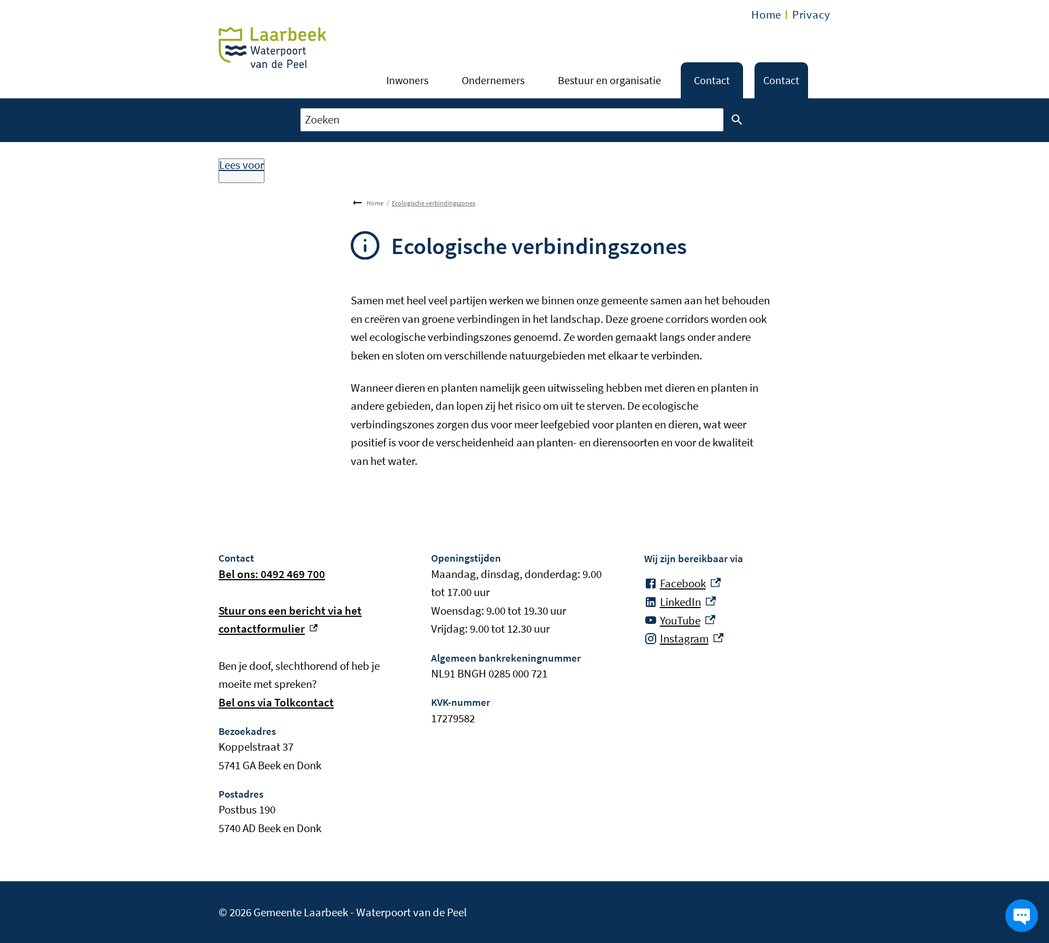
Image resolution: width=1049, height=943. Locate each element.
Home (766, 14)
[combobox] (511, 120)
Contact (712, 80)
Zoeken (737, 120)
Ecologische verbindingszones (433, 203)
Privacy (811, 14)
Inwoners (407, 80)
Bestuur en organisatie (609, 80)
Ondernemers (493, 80)
